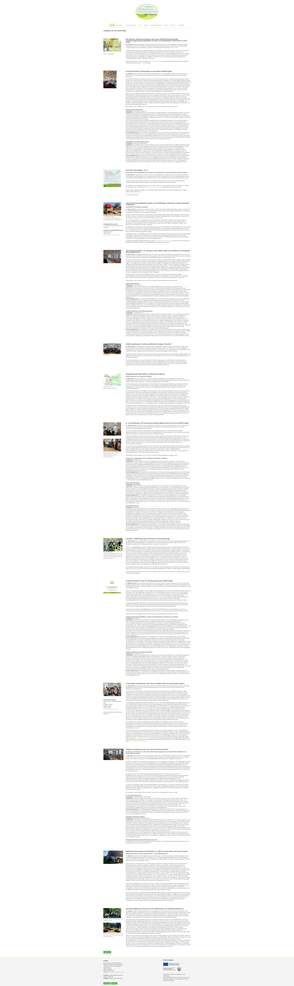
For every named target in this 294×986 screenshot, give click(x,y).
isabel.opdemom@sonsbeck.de (111, 235)
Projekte (146, 25)
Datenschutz (107, 983)
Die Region (120, 25)
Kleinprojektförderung (156, 25)
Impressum (114, 983)
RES (140, 25)
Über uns (173, 25)
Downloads (181, 25)
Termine (166, 25)
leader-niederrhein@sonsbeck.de (153, 187)
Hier (104, 225)
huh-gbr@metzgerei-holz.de (110, 709)
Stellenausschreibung (156, 61)
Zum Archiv (107, 952)
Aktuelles (112, 25)
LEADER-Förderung (131, 25)
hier (107, 54)
